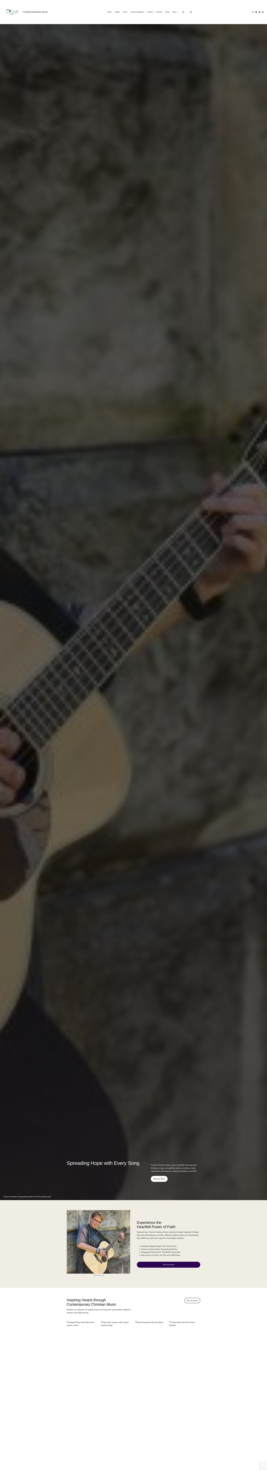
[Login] (183, 12)
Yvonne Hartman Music (35, 12)
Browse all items (192, 1300)
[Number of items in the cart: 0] (191, 12)
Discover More (159, 1179)
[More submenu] (177, 12)
